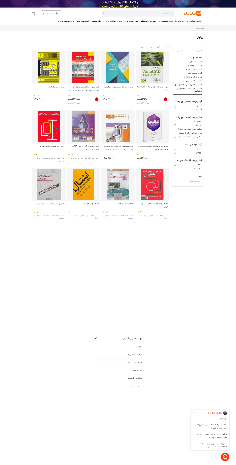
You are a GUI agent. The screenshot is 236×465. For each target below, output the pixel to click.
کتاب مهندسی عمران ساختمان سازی (188, 84)
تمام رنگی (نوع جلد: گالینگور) (190, 133)
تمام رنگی (198, 125)
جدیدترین (137, 370)
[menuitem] (194, 21)
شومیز (199, 105)
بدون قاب (198, 168)
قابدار (200, 164)
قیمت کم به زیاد (135, 354)
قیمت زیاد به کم (135, 362)
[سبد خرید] (33, 13)
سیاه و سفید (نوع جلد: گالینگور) (189, 136)
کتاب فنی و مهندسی (194, 65)
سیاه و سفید (197, 121)
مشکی (199, 148)
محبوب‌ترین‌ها (136, 385)
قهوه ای (199, 152)
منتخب (139, 346)
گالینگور (199, 109)
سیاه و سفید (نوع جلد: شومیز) (190, 129)
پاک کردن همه (177, 51)
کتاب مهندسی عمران (194, 69)
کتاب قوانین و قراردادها (193, 77)
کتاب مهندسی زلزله (194, 73)
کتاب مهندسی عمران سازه (192, 80)
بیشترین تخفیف (134, 378)
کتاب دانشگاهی (196, 61)
